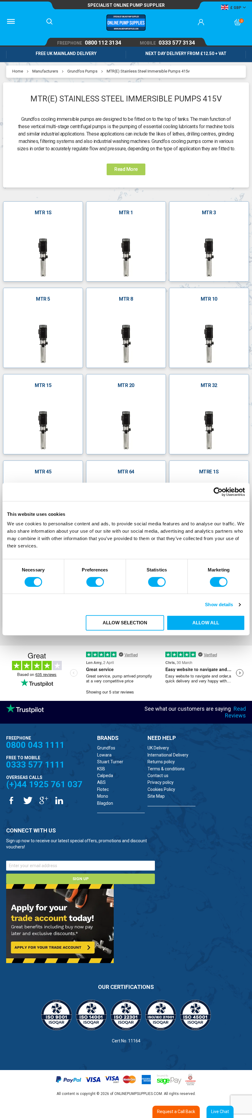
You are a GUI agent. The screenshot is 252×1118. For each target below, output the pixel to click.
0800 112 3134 (89, 43)
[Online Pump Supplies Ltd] (126, 23)
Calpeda (105, 775)
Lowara (104, 755)
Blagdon (105, 803)
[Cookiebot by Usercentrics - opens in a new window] (218, 491)
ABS (101, 782)
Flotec (103, 789)
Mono (102, 796)
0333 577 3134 (167, 43)
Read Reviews (235, 712)
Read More (126, 169)
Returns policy (161, 761)
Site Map (156, 796)
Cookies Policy (161, 789)
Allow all (205, 622)
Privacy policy (161, 782)
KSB (101, 768)
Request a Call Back (176, 1111)
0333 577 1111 (35, 765)
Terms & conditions (166, 768)
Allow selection (125, 622)
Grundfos (106, 747)
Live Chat (220, 1111)
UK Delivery (158, 747)
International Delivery (168, 755)
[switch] (95, 582)
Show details (219, 604)
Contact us (158, 775)
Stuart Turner (110, 761)
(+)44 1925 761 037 (44, 784)
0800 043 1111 (35, 745)
